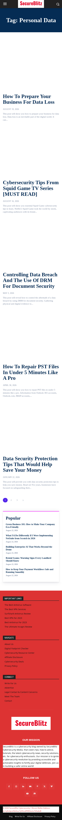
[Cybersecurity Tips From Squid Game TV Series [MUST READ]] (31, 151)
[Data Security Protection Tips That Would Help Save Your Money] (31, 427)
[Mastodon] (34, 793)
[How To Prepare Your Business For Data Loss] (31, 65)
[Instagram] (16, 786)
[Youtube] (27, 793)
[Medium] (30, 786)
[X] (44, 786)
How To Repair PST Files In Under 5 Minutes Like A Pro (31, 372)
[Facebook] (9, 786)
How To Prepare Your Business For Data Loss (29, 99)
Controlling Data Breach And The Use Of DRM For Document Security (30, 280)
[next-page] (23, 500)
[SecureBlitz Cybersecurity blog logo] (31, 723)
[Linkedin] (23, 786)
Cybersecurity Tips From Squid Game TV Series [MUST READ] (31, 188)
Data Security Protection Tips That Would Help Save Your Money (30, 464)
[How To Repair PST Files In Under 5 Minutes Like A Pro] (31, 335)
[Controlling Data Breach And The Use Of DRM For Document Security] (31, 243)
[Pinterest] (37, 786)
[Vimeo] (51, 786)
